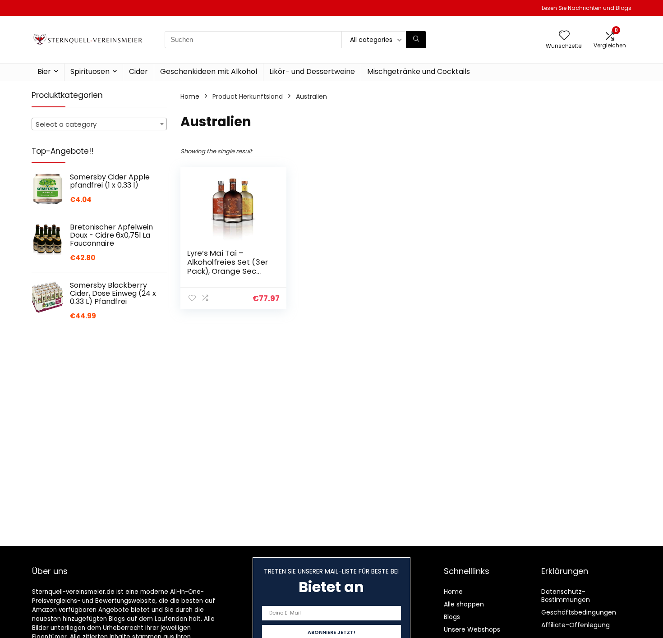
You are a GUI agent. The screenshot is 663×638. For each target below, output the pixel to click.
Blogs (452, 616)
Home (189, 96)
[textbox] (99, 124)
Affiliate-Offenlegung (575, 624)
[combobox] (99, 124)
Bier (44, 71)
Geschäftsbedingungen (578, 612)
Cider (138, 71)
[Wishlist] (564, 35)
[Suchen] (416, 39)
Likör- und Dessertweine (312, 71)
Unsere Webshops (472, 629)
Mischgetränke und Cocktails (418, 71)
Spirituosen (90, 71)
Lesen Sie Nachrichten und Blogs (586, 8)
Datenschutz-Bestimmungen (565, 595)
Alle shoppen (464, 604)
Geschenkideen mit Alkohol (208, 71)
